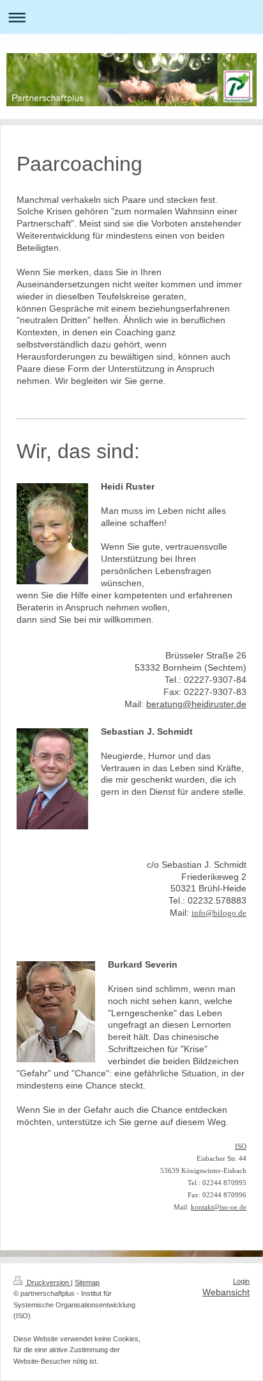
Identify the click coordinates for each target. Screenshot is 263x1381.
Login (241, 1281)
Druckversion (48, 1282)
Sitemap (87, 1282)
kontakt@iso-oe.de (218, 1207)
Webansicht (226, 1292)
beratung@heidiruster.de (196, 704)
